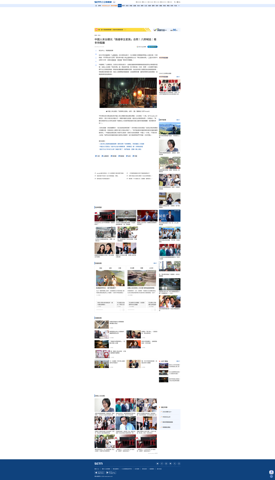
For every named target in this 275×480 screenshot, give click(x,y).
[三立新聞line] (170, 463)
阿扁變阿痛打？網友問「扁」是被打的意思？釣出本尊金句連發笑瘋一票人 (125, 432)
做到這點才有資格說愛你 (103, 178)
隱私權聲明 (116, 469)
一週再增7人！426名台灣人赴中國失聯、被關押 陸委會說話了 (125, 450)
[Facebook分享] (96, 50)
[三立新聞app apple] (100, 472)
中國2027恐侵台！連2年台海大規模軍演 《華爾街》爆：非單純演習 (121, 146)
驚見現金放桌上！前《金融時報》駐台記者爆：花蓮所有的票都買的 (104, 450)
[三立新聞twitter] (174, 463)
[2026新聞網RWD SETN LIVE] (114, 2)
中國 (106, 55)
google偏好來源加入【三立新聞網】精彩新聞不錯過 (110, 173)
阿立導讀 (157, 2)
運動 (160, 6)
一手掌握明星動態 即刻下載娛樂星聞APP (139, 173)
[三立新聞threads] (179, 463)
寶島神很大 (164, 2)
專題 (168, 6)
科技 (175, 6)
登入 (179, 2)
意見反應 (144, 469)
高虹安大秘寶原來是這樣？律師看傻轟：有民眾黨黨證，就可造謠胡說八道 (146, 414)
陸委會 (114, 60)
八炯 (149, 57)
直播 (134, 6)
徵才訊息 (159, 469)
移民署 (119, 60)
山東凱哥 (114, 55)
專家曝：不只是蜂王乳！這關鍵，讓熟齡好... (140, 178)
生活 (146, 6)
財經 (164, 6)
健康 (149, 6)
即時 (99, 6)
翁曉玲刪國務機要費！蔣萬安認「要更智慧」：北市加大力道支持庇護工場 (104, 414)
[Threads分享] (96, 58)
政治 (119, 6)
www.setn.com (109, 476)
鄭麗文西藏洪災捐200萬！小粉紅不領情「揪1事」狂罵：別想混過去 (146, 432)
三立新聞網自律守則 (126, 469)
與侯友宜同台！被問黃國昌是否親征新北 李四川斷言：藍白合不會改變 (125, 414)
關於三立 (97, 469)
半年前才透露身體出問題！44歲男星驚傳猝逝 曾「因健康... (125, 223)
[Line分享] (96, 54)
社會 (138, 6)
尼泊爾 (132, 268)
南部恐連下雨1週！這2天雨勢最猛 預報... (107, 176)
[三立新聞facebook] (161, 463)
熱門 (123, 6)
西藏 (141, 268)
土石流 (151, 268)
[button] (175, 2)
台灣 (127, 57)
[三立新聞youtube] (157, 463)
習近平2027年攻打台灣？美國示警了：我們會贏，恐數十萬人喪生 (120, 149)
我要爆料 (152, 469)
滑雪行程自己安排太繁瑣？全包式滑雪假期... (140, 176)
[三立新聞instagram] (166, 463)
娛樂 (142, 6)
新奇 (172, 6)
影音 (127, 6)
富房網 (170, 2)
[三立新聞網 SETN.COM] (96, 5)
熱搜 (131, 6)
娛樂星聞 (139, 2)
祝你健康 (151, 2)
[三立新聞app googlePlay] (111, 472)
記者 (120, 268)
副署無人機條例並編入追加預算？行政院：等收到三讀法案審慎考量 (104, 432)
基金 (100, 268)
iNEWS (145, 2)
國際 (153, 6)
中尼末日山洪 (106, 6)
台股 (110, 268)
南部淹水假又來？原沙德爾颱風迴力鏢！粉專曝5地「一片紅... (169, 292)
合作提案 (137, 469)
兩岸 (157, 6)
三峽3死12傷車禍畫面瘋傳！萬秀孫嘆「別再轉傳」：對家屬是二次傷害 (122, 144)
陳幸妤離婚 (114, 6)
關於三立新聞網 (106, 469)
